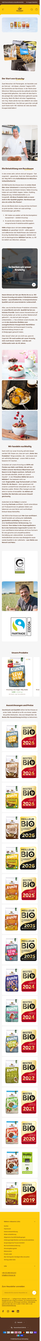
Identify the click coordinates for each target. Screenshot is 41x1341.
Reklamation (8, 1251)
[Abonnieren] (34, 1293)
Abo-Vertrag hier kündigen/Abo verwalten (17, 1257)
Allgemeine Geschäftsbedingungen (14, 1237)
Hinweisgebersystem (10, 1248)
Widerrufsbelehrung (10, 1234)
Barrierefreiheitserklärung (12, 1246)
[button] (34, 285)
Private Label (8, 1254)
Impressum (7, 1229)
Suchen (6, 1226)
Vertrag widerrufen (10, 1260)
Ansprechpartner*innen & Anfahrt (14, 1243)
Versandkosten (21, 694)
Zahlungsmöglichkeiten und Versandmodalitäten (19, 1240)
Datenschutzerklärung (11, 1232)
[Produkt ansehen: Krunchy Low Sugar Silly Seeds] (29, 684)
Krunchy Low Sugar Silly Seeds (17, 690)
